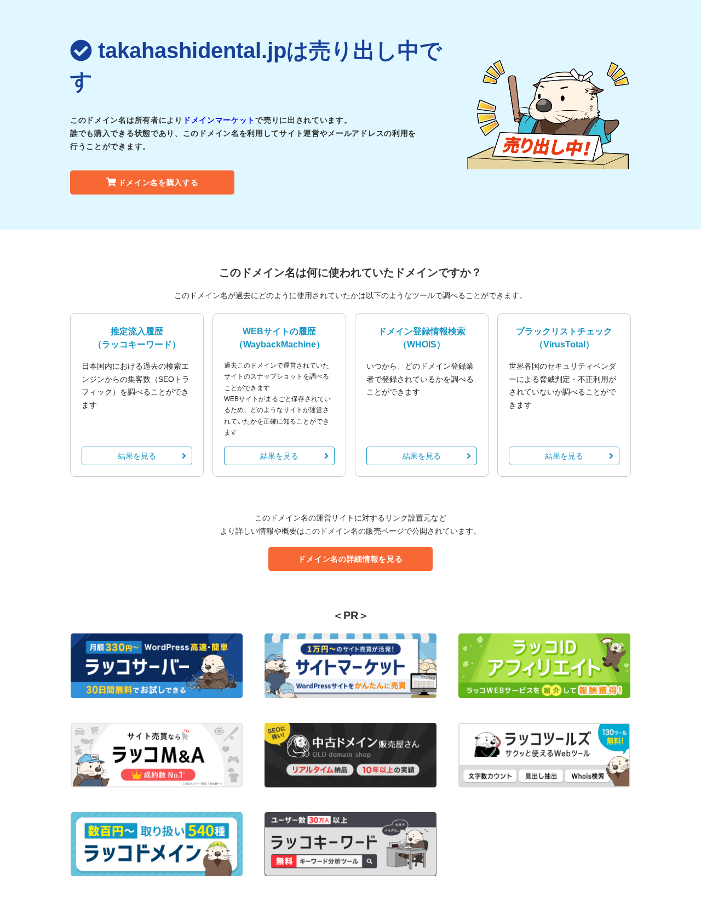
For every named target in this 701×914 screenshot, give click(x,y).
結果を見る (137, 456)
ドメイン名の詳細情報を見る (350, 559)
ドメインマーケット (219, 120)
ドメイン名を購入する (158, 182)
